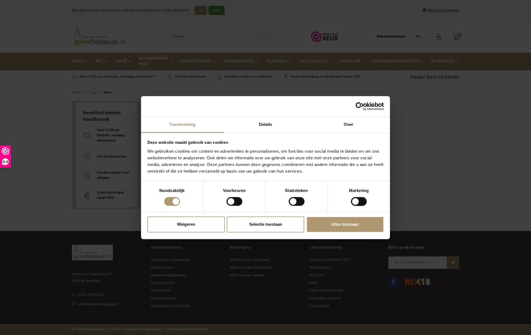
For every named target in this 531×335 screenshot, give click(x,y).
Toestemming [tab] (182, 124)
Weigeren (186, 224)
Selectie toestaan (265, 224)
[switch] (234, 201)
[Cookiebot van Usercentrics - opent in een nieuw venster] (359, 106)
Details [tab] (265, 124)
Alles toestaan (345, 224)
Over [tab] (348, 124)
